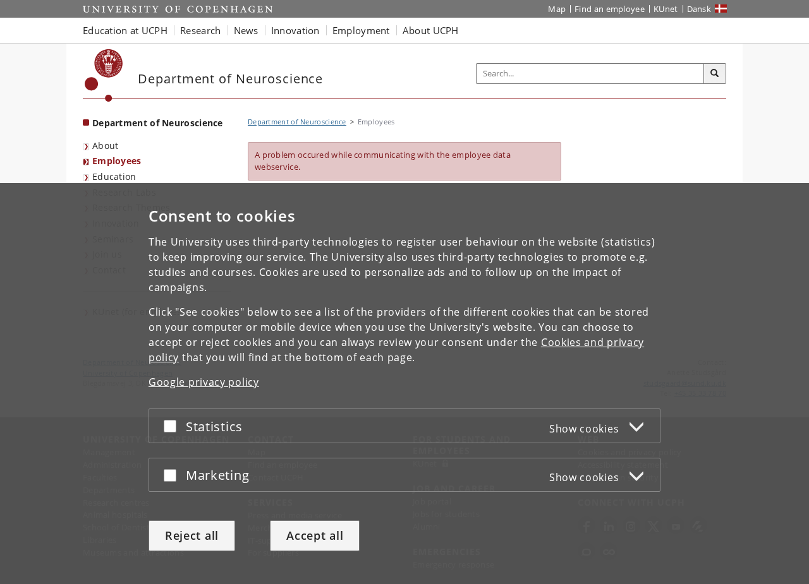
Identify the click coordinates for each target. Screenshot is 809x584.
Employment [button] (361, 30)
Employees (117, 161)
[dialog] (404, 383)
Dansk (699, 9)
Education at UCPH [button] (125, 30)
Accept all (314, 535)
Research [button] (200, 30)
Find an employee (610, 9)
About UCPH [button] (431, 30)
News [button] (246, 30)
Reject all (192, 535)
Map (557, 9)
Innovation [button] (295, 30)
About (105, 146)
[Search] (714, 74)
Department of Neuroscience (157, 123)
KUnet (666, 9)
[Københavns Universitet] (104, 75)
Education (114, 176)
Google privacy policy (204, 382)
